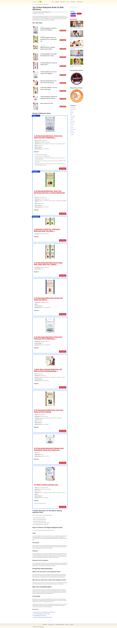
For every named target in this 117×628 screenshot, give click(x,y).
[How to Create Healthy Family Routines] (76, 53)
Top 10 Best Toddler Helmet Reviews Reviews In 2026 (42, 617)
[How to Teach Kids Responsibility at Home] (76, 24)
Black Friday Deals (73, 109)
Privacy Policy (44, 624)
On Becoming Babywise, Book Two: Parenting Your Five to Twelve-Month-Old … (48, 39)
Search (81, 7)
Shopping (71, 131)
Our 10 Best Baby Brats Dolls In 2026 (39, 615)
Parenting (71, 124)
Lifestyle (71, 119)
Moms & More (72, 121)
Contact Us (67, 624)
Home (53, 1)
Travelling (71, 134)
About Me (71, 624)
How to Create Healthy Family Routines (76, 57)
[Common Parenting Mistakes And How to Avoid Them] (76, 43)
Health (71, 114)
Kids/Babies (57, 1)
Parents (68, 1)
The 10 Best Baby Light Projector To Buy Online (41, 613)
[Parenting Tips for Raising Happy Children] (76, 61)
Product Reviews (73, 129)
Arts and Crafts (72, 107)
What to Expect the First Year (46, 103)
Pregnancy (72, 127)
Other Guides (72, 122)
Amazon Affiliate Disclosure (59, 624)
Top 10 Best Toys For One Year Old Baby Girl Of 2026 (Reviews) (44, 612)
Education (72, 112)
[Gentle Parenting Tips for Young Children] (76, 33)
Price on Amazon (62, 30)
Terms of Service (51, 624)
